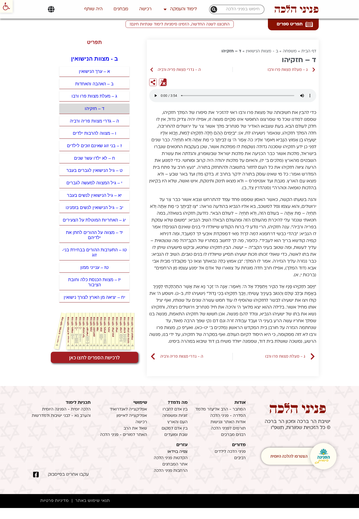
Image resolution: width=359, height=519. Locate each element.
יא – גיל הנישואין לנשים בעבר (94, 195)
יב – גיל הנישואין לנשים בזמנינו (94, 207)
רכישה (145, 9)
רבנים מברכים (233, 435)
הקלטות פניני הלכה (171, 458)
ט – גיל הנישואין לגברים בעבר (94, 170)
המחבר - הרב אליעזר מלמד (220, 409)
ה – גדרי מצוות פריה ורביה (94, 121)
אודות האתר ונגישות (228, 422)
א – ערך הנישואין (94, 71)
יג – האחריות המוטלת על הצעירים (94, 220)
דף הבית (308, 51)
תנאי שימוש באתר (92, 501)
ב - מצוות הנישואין (262, 51)
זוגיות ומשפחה (175, 416)
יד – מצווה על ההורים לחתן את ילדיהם (94, 235)
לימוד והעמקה (183, 9)
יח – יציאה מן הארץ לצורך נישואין (94, 297)
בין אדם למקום (175, 429)
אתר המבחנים (175, 464)
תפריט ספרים (290, 24)
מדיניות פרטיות (54, 501)
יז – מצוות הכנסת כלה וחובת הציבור (94, 282)
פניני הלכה (296, 9)
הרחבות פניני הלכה (171, 471)
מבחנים (121, 9)
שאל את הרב (135, 429)
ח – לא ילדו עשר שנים (94, 158)
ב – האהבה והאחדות (94, 83)
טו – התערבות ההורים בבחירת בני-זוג (94, 252)
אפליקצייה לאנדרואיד (128, 409)
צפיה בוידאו (178, 452)
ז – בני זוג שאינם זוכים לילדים (94, 145)
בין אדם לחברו (175, 409)
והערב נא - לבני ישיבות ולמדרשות (61, 416)
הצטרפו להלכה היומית (288, 456)
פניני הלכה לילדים (230, 452)
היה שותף (93, 9)
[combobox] (239, 9)
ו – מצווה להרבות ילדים (94, 133)
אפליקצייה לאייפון (131, 416)
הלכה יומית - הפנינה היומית (66, 409)
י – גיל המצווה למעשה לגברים (94, 182)
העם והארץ (177, 422)
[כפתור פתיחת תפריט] (51, 9)
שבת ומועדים (176, 435)
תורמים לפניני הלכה (228, 429)
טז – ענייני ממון (94, 267)
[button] (6, 6)
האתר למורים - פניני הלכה (123, 435)
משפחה (290, 51)
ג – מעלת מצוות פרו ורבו (94, 96)
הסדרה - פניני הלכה (228, 416)
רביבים (240, 458)
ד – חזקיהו (94, 108)
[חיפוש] (214, 9)
